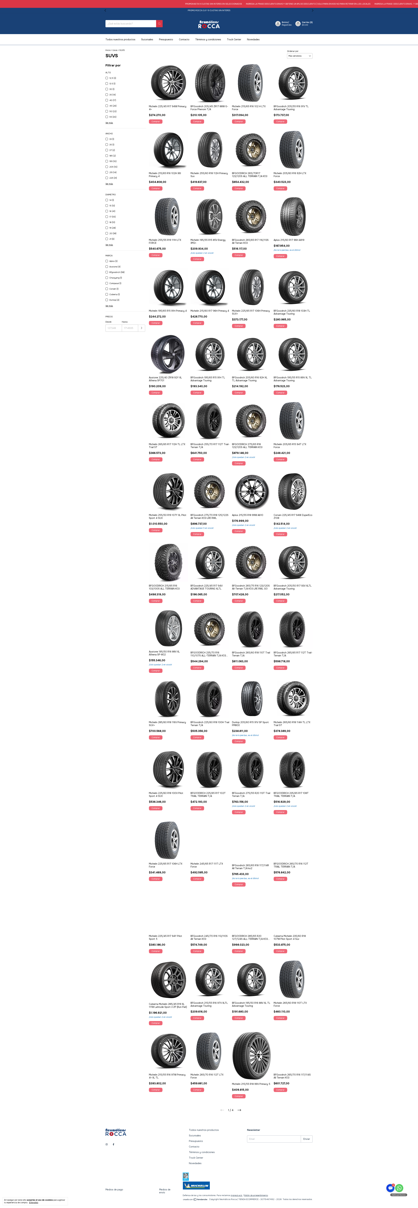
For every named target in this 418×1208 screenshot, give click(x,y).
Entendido (33, 1202)
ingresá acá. (236, 1195)
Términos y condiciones (208, 39)
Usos (115, 50)
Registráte (286, 25)
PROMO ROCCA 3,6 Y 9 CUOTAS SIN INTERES (209, 10)
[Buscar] (159, 23)
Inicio (108, 50)
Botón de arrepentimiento (256, 1195)
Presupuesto (166, 39)
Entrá (285, 22)
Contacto (184, 39)
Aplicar (141, 328)
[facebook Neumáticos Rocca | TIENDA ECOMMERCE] (113, 1144)
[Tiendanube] (195, 1200)
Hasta (125, 322)
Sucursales (147, 39)
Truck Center (234, 39)
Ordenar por (292, 51)
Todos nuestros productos (120, 39)
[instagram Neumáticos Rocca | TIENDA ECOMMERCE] (106, 1144)
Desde (108, 322)
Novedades (253, 39)
